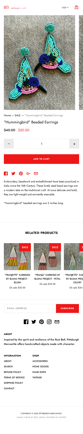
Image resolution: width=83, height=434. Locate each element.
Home (7, 115)
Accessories (40, 361)
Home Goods (40, 366)
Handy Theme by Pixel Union (31, 417)
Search (8, 366)
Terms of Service (14, 377)
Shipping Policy (13, 383)
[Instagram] (49, 322)
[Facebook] (26, 322)
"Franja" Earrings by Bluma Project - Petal (47, 276)
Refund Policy (12, 372)
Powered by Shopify (56, 417)
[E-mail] (57, 322)
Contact (9, 388)
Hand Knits (39, 372)
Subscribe (67, 308)
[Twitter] (33, 322)
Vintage (37, 377)
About (7, 361)
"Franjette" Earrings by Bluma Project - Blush (17, 278)
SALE (18, 115)
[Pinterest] (41, 322)
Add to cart (41, 158)
